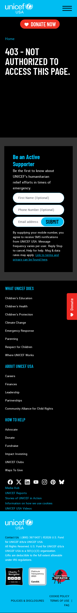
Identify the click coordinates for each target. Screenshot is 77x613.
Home (10, 38)
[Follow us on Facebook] (10, 482)
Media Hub (12, 488)
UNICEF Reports (16, 493)
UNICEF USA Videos (18, 508)
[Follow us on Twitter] (18, 482)
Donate (10, 438)
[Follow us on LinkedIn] (27, 482)
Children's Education (18, 298)
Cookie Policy (59, 596)
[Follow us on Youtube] (36, 482)
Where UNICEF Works (19, 355)
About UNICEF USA (19, 366)
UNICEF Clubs (14, 462)
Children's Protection (19, 314)
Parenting (11, 339)
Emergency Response (19, 331)
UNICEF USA (19, 8)
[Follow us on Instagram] (44, 482)
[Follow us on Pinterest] (53, 482)
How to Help (15, 419)
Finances (11, 384)
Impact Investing (16, 454)
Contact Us (12, 537)
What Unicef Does (19, 288)
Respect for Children (18, 347)
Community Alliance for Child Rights (29, 409)
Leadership (12, 392)
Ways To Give (14, 470)
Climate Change (15, 323)
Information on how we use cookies (28, 503)
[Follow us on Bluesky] (61, 482)
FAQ (66, 605)
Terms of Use (59, 601)
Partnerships (13, 400)
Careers (10, 376)
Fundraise (11, 446)
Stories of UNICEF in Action (23, 498)
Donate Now (43, 24)
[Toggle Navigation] (67, 8)
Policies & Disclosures (27, 601)
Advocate (11, 430)
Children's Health (16, 306)
